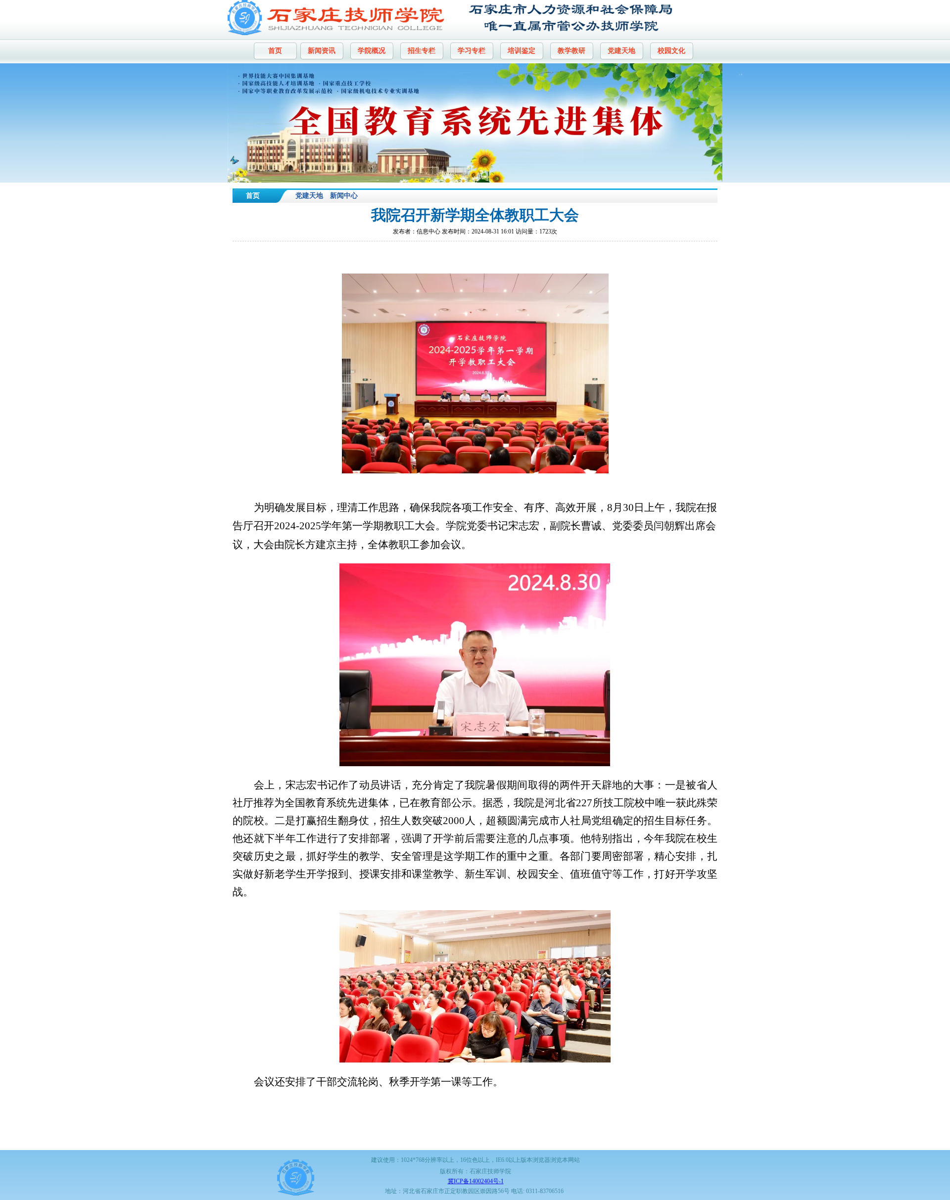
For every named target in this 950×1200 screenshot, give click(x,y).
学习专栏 (471, 50)
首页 (275, 50)
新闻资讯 (321, 50)
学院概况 (371, 50)
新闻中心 (344, 195)
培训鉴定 (521, 50)
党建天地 (621, 50)
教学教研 (571, 50)
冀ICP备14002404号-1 (476, 1181)
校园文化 (671, 50)
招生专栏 (421, 50)
